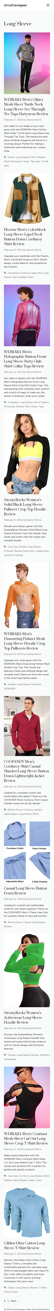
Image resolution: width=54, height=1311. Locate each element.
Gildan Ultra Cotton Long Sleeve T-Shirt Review (24, 1245)
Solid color (29, 550)
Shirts (36, 813)
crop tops (13, 1175)
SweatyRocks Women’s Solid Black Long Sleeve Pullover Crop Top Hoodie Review (25, 507)
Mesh (7, 161)
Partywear (16, 161)
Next (15, 1300)
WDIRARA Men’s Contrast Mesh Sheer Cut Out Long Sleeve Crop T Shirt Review (26, 1139)
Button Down (15, 809)
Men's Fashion (38, 157)
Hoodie (22, 546)
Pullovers (36, 684)
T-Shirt (43, 1287)
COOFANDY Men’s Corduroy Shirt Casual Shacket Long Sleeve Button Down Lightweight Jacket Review (26, 771)
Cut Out (23, 1175)
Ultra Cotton (11, 1291)
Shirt (31, 277)
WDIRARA (9, 688)
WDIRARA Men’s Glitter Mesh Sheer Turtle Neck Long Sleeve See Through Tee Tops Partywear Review (26, 106)
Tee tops (35, 161)
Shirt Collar (31, 406)
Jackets (38, 809)
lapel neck (36, 273)
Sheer (26, 161)
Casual (27, 922)
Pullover (8, 550)
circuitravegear (15, 5)
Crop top (12, 546)
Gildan (11, 1287)
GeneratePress (43, 1309)
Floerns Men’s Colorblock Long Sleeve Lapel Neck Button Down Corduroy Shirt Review (25, 236)
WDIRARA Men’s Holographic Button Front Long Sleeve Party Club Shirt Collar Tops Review (25, 359)
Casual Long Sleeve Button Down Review (25, 890)
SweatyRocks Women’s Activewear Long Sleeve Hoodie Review (23, 1018)
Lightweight (10, 813)
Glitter (11, 157)
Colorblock (13, 273)
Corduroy (25, 273)
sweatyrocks (42, 550)
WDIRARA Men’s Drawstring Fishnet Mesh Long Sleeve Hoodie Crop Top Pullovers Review (24, 641)
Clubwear (13, 402)
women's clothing (13, 555)
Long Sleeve (22, 157)
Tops (41, 406)
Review (20, 406)
